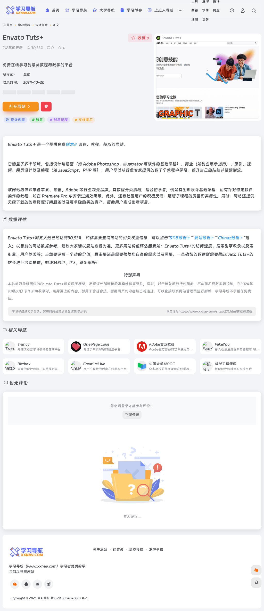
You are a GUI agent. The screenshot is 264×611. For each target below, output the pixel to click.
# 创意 (37, 120)
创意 (70, 144)
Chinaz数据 (229, 237)
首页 (9, 25)
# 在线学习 (84, 120)
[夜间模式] (256, 582)
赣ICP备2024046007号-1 (69, 598)
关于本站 (100, 550)
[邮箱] (37, 584)
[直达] (60, 343)
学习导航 (24, 25)
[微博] (48, 584)
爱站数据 (202, 237)
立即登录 (132, 415)
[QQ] (26, 584)
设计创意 (41, 25)
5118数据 (178, 237)
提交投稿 (136, 550)
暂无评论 (18, 382)
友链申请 (156, 550)
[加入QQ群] (14, 584)
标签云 (118, 550)
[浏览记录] (232, 10)
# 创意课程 (59, 120)
